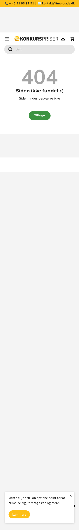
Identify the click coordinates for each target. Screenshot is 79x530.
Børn (8, 475)
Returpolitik (13, 349)
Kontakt (10, 341)
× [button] (71, 495)
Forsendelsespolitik (19, 383)
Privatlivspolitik (16, 375)
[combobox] (39, 49)
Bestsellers (13, 416)
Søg (7, 316)
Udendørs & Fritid (17, 466)
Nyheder (10, 424)
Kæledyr (10, 433)
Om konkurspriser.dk (20, 324)
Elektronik (12, 450)
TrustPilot (52, 282)
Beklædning (13, 458)
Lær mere (19, 514)
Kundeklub (12, 392)
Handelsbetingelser (19, 358)
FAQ (7, 333)
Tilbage (39, 115)
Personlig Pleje (15, 483)
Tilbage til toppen (39, 165)
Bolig (8, 441)
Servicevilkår (14, 366)
